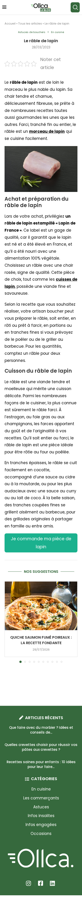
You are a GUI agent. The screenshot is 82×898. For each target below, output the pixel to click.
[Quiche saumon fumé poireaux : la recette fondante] (41, 606)
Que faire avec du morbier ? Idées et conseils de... (41, 730)
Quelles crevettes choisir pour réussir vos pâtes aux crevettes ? (41, 747)
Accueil (10, 23)
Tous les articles (30, 23)
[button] (8, 622)
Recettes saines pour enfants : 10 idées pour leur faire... (41, 764)
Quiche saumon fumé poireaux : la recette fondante (41, 640)
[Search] (75, 7)
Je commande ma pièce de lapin (41, 543)
